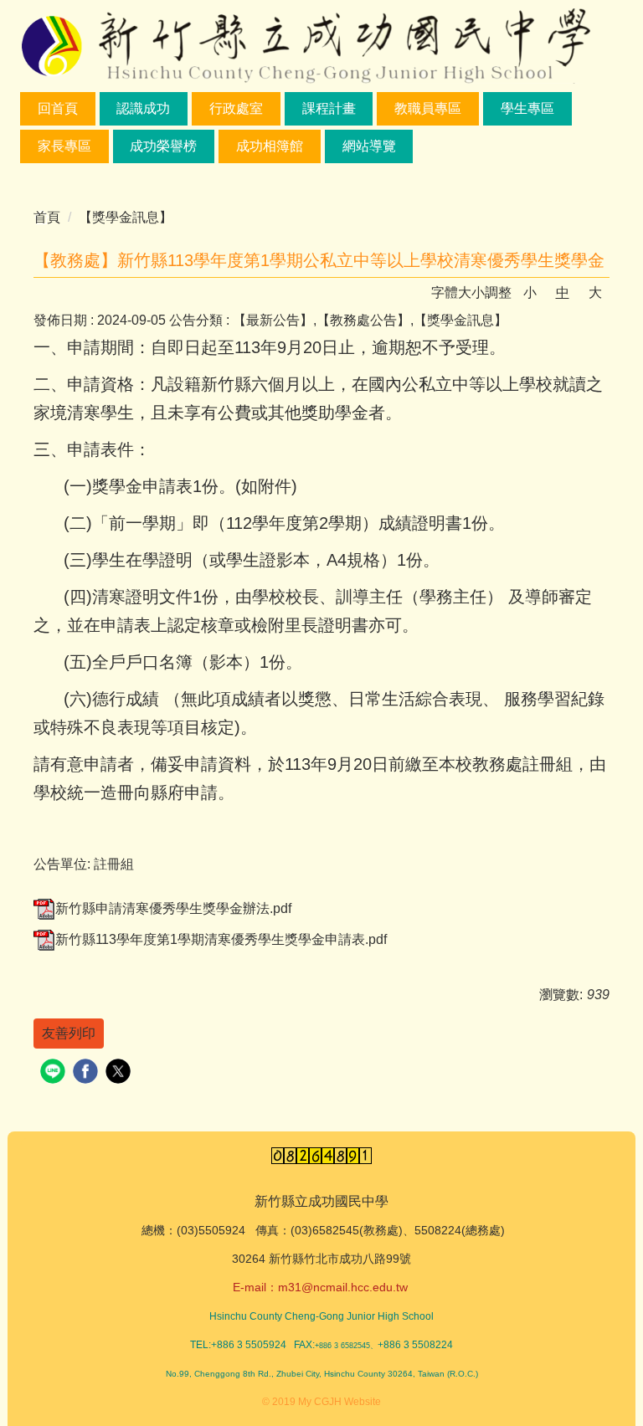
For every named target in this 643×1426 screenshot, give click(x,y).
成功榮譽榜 (163, 146)
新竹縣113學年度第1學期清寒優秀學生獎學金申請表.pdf (221, 939)
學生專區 (527, 108)
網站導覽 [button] (369, 146)
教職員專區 (427, 108)
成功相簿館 (269, 146)
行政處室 (236, 108)
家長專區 (64, 146)
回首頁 (58, 108)
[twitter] (120, 1073)
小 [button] (530, 292)
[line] (54, 1073)
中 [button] (562, 292)
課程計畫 (329, 108)
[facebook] (87, 1073)
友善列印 (68, 1033)
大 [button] (595, 292)
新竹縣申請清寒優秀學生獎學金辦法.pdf (173, 908)
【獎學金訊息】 (125, 217)
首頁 (46, 217)
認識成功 (143, 108)
